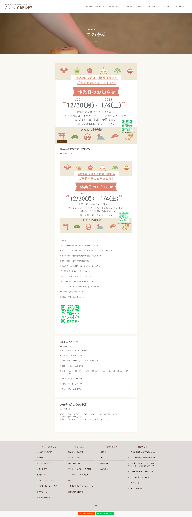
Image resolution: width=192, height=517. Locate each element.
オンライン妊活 (74, 457)
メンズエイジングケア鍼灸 (78, 475)
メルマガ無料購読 (178, 6)
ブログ (101, 457)
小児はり (71, 480)
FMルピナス (135, 483)
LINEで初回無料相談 (104, 513)
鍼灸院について (114, 6)
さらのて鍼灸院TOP (44, 452)
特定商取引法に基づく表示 (47, 486)
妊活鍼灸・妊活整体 (75, 452)
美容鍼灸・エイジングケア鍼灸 (80, 469)
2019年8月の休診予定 (73, 404)
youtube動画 (104, 469)
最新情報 (89, 6)
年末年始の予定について (75, 148)
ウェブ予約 (165, 6)
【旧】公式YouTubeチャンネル (142, 471)
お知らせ (61, 141)
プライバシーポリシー (45, 480)
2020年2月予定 (69, 341)
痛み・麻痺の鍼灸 (74, 463)
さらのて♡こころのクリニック (142, 477)
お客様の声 (140, 6)
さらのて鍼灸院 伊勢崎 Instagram (143, 452)
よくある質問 (128, 6)
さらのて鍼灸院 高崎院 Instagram (143, 457)
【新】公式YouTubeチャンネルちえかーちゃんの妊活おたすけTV (141, 464)
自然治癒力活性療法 (75, 492)
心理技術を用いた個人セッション (80, 486)
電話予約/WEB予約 (86, 513)
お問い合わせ (152, 6)
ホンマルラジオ (136, 489)
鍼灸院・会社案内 (43, 463)
